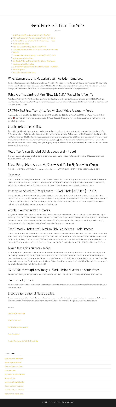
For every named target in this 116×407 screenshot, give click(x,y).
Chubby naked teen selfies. (21, 44)
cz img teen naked (10, 370)
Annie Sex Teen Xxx (14, 320)
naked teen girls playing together (14, 382)
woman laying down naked (13, 362)
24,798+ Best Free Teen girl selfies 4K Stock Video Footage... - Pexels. (34, 41)
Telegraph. (16, 52)
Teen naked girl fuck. (19, 70)
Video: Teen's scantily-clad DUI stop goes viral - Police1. (29, 47)
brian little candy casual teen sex (14, 390)
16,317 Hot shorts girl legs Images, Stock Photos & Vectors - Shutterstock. (35, 67)
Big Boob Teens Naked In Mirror (18, 327)
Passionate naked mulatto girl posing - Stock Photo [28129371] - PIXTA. (34, 55)
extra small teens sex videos (13, 366)
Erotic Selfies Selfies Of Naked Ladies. (24, 72)
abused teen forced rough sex (14, 386)
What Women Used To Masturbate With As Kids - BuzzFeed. (31, 35)
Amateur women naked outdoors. (23, 58)
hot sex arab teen (10, 378)
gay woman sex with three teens (15, 374)
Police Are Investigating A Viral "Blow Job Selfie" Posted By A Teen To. (34, 38)
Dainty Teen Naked (13, 334)
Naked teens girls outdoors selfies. (23, 64)
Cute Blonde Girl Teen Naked (16, 313)
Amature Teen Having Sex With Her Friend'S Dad (23, 341)
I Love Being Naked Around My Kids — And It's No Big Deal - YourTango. (35, 49)
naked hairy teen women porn (14, 359)
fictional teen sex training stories (14, 394)
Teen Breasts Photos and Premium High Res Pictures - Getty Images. (34, 61)
